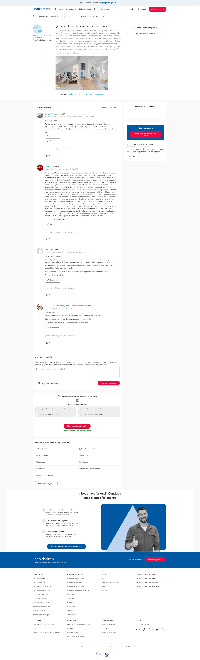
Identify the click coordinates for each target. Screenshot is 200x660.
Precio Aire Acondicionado (42, 594)
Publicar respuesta (108, 383)
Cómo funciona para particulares (44, 624)
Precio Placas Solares (40, 598)
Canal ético (105, 628)
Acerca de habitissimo (109, 624)
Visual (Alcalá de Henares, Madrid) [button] (58, 169)
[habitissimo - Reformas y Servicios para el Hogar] (42, 9)
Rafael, (48, 250)
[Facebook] (144, 629)
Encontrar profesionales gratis (145, 134)
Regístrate (36, 628)
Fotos (103, 586)
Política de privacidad (87, 647)
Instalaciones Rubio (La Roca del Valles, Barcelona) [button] (64, 117)
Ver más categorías (46, 483)
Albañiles (70, 610)
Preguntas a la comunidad (48, 16)
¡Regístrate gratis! (109, 3)
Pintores (70, 602)
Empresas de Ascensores (75, 578)
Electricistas (71, 606)
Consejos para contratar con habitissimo (46, 632)
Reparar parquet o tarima (48, 414)
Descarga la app (72, 632)
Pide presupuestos (157, 9)
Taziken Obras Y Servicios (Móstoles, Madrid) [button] (62, 252)
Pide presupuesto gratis (77, 426)
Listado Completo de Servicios (146, 578)
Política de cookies (106, 647)
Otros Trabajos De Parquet (92, 414)
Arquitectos (71, 614)
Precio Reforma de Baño (41, 578)
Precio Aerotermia (39, 582)
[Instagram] (138, 629)
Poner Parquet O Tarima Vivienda (94, 409)
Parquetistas (65, 16)
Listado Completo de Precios (146, 574)
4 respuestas (61, 94)
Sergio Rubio (50, 114)
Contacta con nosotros (143, 624)
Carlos (47, 166)
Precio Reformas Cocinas (41, 602)
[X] (151, 629)
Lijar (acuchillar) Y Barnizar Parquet (52, 409)
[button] (37, 29)
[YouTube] (157, 629)
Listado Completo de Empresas (147, 582)
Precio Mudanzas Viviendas (42, 586)
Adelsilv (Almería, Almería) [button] (55, 308)
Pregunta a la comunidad (145, 33)
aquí (128, 152)
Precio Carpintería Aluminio (42, 606)
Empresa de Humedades (75, 586)
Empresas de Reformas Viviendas (78, 590)
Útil (50, 155)
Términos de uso (70, 647)
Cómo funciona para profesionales (78, 624)
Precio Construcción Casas (41, 590)
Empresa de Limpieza (74, 582)
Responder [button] (54, 141)
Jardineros (70, 598)
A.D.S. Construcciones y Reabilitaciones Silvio (64, 306)
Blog (103, 578)
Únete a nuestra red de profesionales (66, 547)
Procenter (105, 590)
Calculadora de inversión (75, 636)
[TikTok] (164, 629)
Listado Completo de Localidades (147, 586)
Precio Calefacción (39, 610)
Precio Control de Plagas (41, 614)
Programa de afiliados (109, 632)
